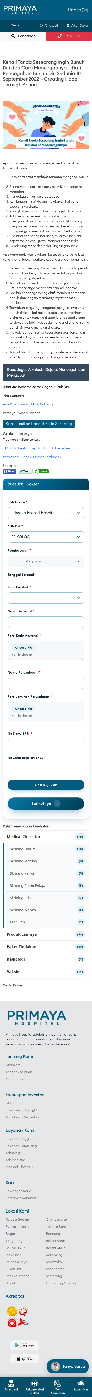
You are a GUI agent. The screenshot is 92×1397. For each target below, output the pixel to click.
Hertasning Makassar (62, 1283)
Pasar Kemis (55, 1269)
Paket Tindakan (22, 946)
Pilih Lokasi (17, 502)
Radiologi (16, 959)
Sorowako (54, 1262)
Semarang (54, 1276)
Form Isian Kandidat (21, 1198)
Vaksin (13, 971)
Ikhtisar (11, 1103)
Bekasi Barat (55, 1241)
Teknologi (13, 1153)
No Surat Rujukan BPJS (27, 758)
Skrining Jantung (23, 861)
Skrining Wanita (23, 909)
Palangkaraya (17, 1262)
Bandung (53, 1234)
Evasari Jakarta (18, 1226)
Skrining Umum (23, 849)
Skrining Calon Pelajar (28, 885)
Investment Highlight (21, 1110)
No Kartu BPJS (20, 733)
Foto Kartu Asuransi (25, 635)
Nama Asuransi (21, 611)
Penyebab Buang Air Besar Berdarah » (32, 457)
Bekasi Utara (56, 1248)
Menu (14, 25)
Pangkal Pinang (17, 1276)
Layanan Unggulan (20, 1139)
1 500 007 (71, 36)
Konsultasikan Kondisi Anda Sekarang (39, 424)
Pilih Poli (15, 526)
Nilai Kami (13, 1065)
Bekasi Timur (15, 1248)
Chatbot (50, 25)
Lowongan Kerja (18, 1191)
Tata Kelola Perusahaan (24, 1117)
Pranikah (17, 921)
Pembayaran (19, 550)
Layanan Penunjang (21, 1146)
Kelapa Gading (17, 1219)
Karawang (54, 1255)
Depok (11, 1283)
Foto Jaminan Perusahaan (30, 696)
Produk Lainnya (22, 934)
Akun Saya (78, 25)
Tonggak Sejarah (19, 1072)
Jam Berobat (19, 587)
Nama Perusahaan (24, 672)
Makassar (13, 1255)
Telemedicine (16, 1160)
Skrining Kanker (23, 873)
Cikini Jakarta (56, 1219)
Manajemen (15, 1079)
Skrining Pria (20, 897)
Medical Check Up (23, 836)
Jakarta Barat (56, 1226)
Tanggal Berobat (22, 575)
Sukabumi (13, 1269)
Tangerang (14, 1241)
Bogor (10, 1234)
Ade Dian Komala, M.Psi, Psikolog (28, 404)
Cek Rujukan (46, 785)
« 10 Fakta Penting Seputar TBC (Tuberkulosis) (37, 448)
